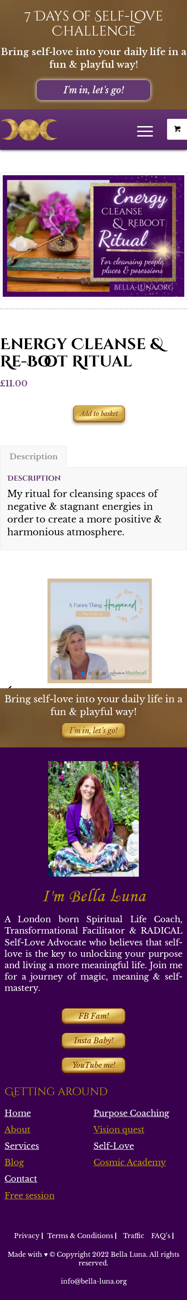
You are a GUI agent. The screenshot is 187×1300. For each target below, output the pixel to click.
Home (18, 1113)
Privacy (26, 1236)
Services (22, 1146)
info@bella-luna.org (94, 1281)
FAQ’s (160, 1236)
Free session (29, 1196)
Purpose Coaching (131, 1113)
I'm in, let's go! (94, 90)
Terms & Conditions (80, 1236)
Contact (21, 1179)
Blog (14, 1163)
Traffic (133, 1236)
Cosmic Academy (130, 1163)
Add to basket (99, 414)
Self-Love (114, 1146)
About (17, 1130)
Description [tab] (34, 456)
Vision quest (119, 1130)
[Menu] (145, 127)
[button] (75, 673)
